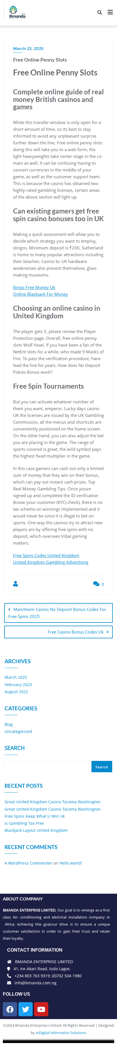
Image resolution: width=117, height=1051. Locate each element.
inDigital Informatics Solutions (61, 1032)
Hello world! (70, 863)
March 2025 (16, 677)
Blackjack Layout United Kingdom (36, 830)
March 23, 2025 (28, 48)
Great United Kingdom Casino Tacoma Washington (53, 801)
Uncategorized (18, 731)
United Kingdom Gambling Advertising (50, 562)
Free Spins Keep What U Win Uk (35, 816)
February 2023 (18, 684)
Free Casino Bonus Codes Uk (76, 632)
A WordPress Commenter (28, 863)
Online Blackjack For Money (40, 294)
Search (15, 748)
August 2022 (16, 691)
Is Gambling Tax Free (24, 823)
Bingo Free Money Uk (34, 287)
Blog (9, 724)
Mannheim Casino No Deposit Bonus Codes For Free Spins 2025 (57, 612)
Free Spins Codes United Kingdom (46, 555)
